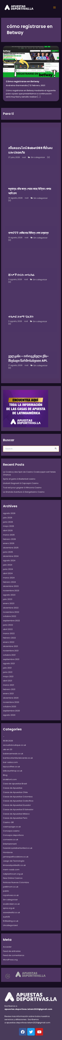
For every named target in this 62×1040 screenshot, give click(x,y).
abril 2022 (8, 629)
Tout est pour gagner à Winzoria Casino (22, 487)
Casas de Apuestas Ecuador (17, 805)
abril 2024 (8, 573)
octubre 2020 (9, 706)
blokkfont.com (10, 779)
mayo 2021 (8, 676)
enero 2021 (8, 693)
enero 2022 (8, 642)
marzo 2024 (9, 577)
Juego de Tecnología (13, 861)
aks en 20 (7, 749)
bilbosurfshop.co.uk (12, 771)
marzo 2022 (9, 633)
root (24, 157)
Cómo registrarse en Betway (22, 81)
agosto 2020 (9, 715)
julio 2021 (7, 668)
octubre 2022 (9, 616)
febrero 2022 (9, 637)
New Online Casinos (12, 878)
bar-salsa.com (10, 762)
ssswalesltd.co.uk (11, 912)
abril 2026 (8, 530)
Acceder (7, 947)
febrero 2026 (9, 539)
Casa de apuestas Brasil (15, 783)
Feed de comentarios (13, 955)
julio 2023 (7, 599)
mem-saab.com (11, 869)
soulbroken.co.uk (11, 904)
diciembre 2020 (11, 698)
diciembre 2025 (11, 547)
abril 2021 (7, 680)
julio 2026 (7, 517)
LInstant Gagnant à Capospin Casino (21, 483)
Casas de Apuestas (12, 788)
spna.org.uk (8, 908)
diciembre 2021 (10, 646)
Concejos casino (11, 831)
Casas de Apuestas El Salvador (18, 809)
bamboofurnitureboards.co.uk (18, 758)
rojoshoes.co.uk (11, 895)
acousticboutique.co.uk (14, 745)
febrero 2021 (9, 689)
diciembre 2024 (11, 556)
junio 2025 (8, 552)
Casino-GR (8, 822)
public (6, 891)
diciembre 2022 (11, 607)
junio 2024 (8, 569)
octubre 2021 (9, 655)
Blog (5, 775)
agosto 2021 (9, 663)
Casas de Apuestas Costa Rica (18, 801)
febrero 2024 (9, 582)
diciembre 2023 (11, 586)
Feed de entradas (12, 951)
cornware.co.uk (10, 839)
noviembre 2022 (11, 612)
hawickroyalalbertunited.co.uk (17, 848)
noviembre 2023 (11, 590)
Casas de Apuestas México (16, 814)
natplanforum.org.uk (13, 874)
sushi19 (6, 917)
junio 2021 (7, 672)
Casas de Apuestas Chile (15, 792)
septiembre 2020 (11, 710)
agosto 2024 (9, 560)
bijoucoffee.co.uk (11, 766)
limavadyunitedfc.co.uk (14, 865)
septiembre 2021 (11, 659)
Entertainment (10, 844)
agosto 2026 (9, 513)
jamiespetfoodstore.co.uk (15, 856)
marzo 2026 (9, 535)
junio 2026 (8, 522)
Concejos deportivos (13, 835)
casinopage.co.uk (12, 826)
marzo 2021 (8, 685)
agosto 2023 (9, 595)
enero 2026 (8, 543)
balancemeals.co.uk (13, 753)
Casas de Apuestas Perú (15, 818)
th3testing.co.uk (10, 921)
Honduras (8, 852)
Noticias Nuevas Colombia (16, 882)
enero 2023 (8, 603)
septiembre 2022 (11, 620)
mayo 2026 (8, 526)
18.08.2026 (8, 740)
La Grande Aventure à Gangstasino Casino (24, 492)
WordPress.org (10, 959)
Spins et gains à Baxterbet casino (19, 479)
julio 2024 (7, 565)
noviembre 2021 (11, 650)
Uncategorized (10, 925)
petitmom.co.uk (10, 886)
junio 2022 (8, 625)
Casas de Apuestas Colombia (18, 796)
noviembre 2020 (11, 702)
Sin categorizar (38, 157)
